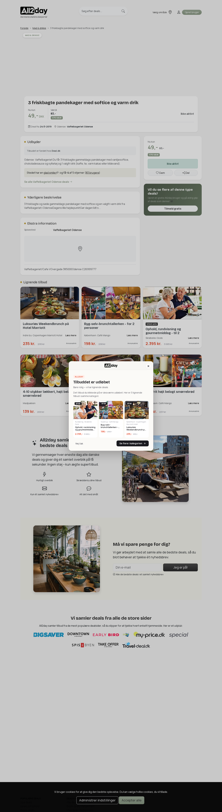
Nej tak (79, 443)
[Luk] (148, 366)
